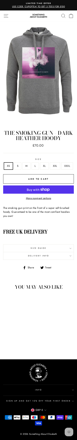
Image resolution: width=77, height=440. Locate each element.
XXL (55, 166)
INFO (38, 389)
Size (38, 159)
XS (8, 166)
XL (44, 166)
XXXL (67, 166)
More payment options (38, 198)
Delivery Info (38, 255)
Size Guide (39, 248)
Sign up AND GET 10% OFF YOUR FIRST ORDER (38, 400)
